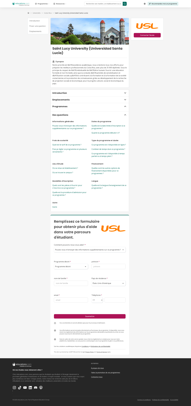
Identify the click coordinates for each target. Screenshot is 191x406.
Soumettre (89, 316)
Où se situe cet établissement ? (65, 168)
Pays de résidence (100, 278)
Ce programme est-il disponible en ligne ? (109, 144)
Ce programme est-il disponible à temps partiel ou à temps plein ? (108, 154)
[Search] (125, 4)
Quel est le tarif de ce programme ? (66, 144)
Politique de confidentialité (160, 400)
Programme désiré (62, 261)
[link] (71, 13)
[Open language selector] (145, 4)
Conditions (85, 346)
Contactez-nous (96, 377)
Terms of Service (102, 352)
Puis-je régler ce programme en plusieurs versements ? (69, 150)
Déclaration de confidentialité (100, 346)
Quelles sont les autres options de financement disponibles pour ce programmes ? (106, 171)
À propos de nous (97, 368)
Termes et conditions (144, 400)
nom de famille (61, 278)
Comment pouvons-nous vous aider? (70, 245)
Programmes (43, 4)
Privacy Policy (89, 352)
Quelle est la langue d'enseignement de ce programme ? (109, 186)
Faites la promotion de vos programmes (105, 372)
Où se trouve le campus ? (62, 172)
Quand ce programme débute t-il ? (106, 133)
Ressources (60, 4)
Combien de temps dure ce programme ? (108, 149)
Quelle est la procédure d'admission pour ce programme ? (69, 193)
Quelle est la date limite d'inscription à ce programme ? (108, 127)
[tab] (38, 20)
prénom (96, 261)
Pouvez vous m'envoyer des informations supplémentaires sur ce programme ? (69, 127)
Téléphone (97, 295)
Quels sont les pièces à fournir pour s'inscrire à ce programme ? (67, 186)
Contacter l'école (147, 35)
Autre (54, 207)
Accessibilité (174, 400)
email (57, 295)
